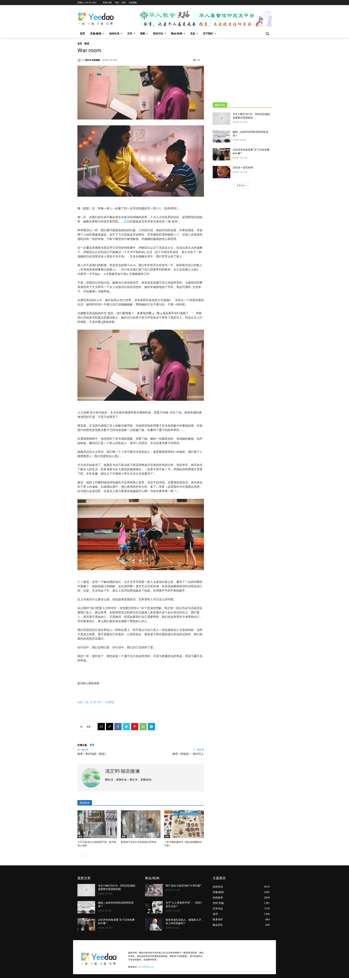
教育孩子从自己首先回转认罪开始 (138, 842)
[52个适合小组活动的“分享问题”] (154, 890)
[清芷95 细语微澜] (79, 60)
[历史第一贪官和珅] (221, 172)
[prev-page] (79, 854)
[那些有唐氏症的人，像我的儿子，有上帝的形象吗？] (154, 924)
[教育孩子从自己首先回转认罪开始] (141, 824)
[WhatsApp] (143, 726)
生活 (176, 234)
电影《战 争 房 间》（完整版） (97, 702)
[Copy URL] (109, 726)
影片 (80, 581)
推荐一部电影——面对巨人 (188, 754)
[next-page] (85, 854)
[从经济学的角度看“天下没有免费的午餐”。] (221, 154)
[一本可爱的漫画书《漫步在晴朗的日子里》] (184, 824)
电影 (159, 208)
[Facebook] (118, 726)
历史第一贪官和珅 (243, 167)
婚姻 (127, 221)
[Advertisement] (242, 70)
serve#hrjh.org (145, 966)
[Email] (101, 726)
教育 (87, 43)
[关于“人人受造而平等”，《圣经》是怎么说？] (154, 907)
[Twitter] (126, 726)
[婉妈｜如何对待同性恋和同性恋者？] (221, 136)
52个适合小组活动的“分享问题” (183, 885)
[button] (267, 33)
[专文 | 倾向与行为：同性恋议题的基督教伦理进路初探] (221, 118)
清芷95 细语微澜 (92, 60)
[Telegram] (151, 726)
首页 (79, 43)
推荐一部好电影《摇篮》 (92, 754)
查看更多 (240, 185)
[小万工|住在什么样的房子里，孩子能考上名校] (97, 824)
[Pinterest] (134, 726)
